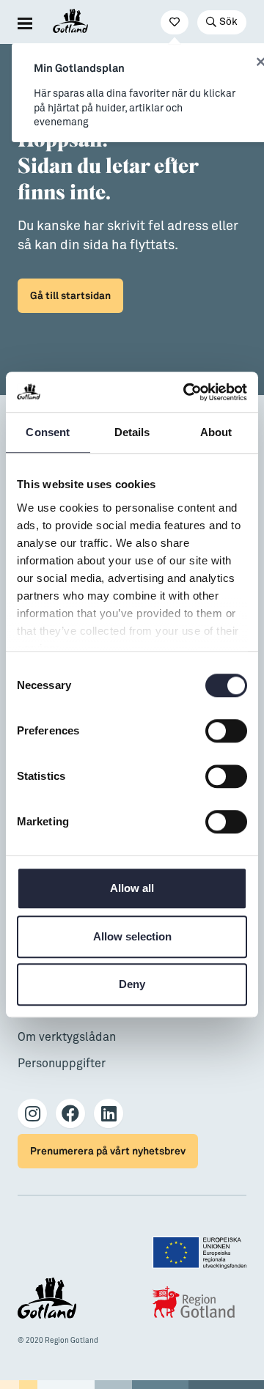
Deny (132, 984)
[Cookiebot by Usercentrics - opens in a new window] (186, 392)
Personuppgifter (62, 1063)
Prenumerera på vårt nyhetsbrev (108, 1151)
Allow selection (132, 936)
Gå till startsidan (70, 296)
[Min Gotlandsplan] (174, 22)
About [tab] (216, 432)
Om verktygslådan (67, 1037)
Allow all (132, 888)
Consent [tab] (48, 432)
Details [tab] (132, 432)
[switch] (226, 731)
